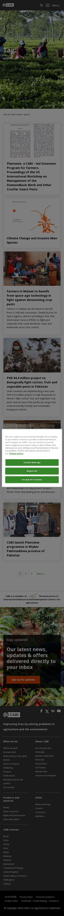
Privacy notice (16, 453)
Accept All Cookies (32, 479)
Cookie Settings (32, 462)
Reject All (32, 471)
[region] (32, 458)
